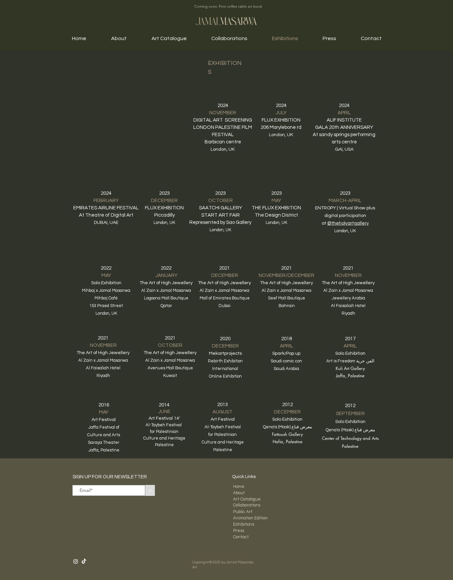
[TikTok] (84, 561)
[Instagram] (76, 561)
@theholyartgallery (348, 223)
